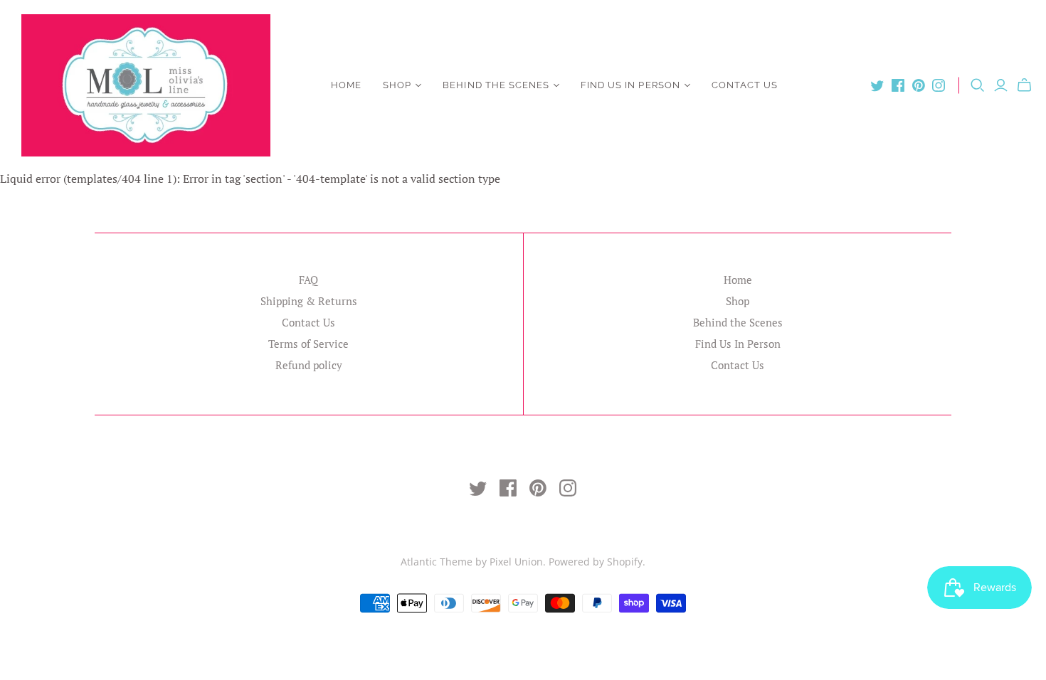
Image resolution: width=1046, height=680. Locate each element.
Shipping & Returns (308, 301)
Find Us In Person (630, 85)
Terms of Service (308, 343)
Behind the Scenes (496, 85)
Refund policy (308, 365)
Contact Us (745, 85)
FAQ (308, 279)
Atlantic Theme (436, 561)
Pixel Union (516, 561)
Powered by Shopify (596, 561)
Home (346, 85)
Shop (397, 85)
